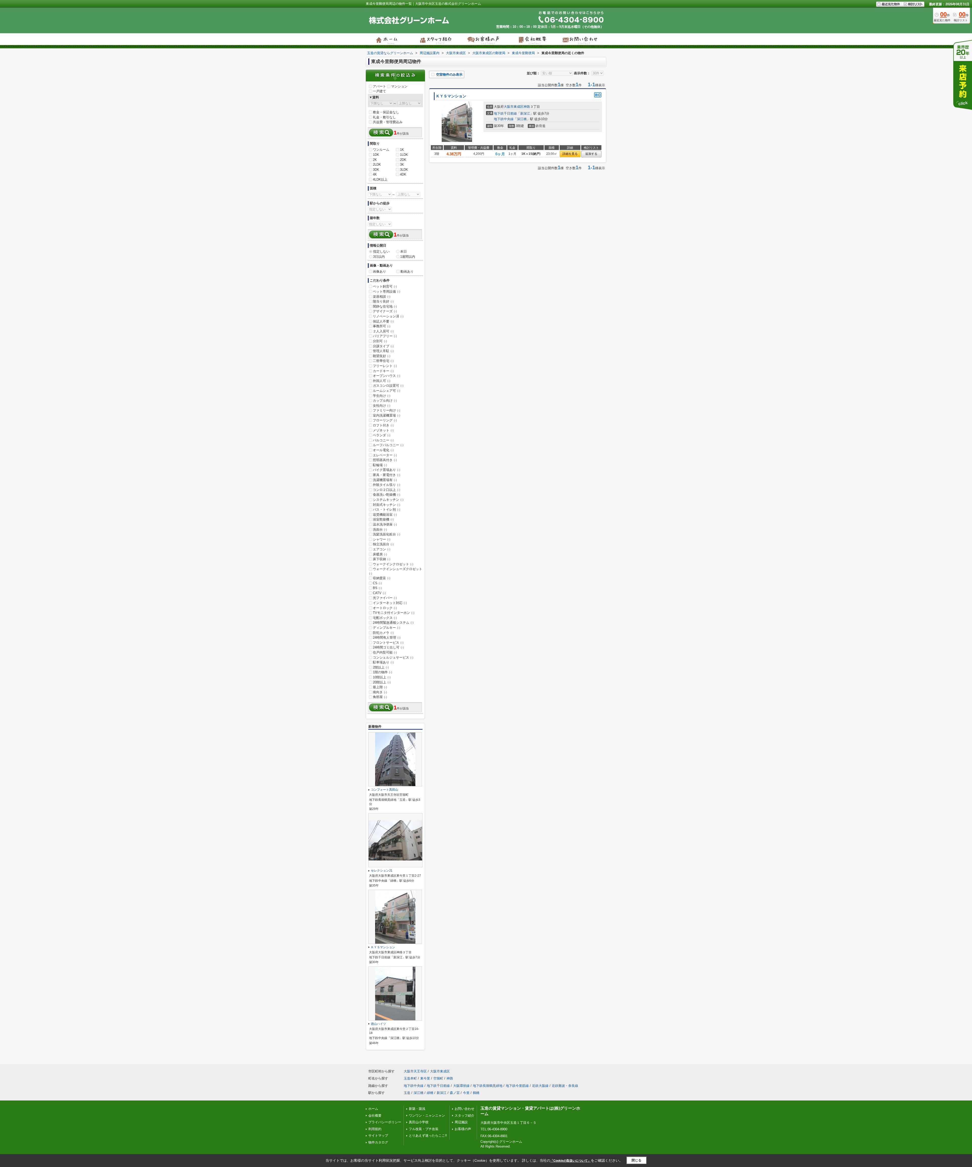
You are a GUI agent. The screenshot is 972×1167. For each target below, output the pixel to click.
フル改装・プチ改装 (423, 1129)
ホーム (373, 1109)
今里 (466, 1093)
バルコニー (383, 440)
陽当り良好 (383, 301)
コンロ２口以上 (386, 490)
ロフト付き (383, 425)
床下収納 (381, 559)
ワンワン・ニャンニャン (427, 1115)
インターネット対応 (390, 603)
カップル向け (385, 400)
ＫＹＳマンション (451, 96)
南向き (380, 692)
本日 (403, 251)
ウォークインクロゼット (393, 564)
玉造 (407, 1093)
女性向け (381, 405)
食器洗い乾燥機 (386, 494)
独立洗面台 (383, 544)
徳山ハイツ (378, 1024)
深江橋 (522, 119)
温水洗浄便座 (385, 524)
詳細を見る (570, 154)
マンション (399, 86)
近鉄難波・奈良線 (565, 1086)
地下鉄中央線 (504, 119)
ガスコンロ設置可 (388, 385)
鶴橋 (476, 1093)
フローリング (385, 420)
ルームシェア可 (386, 391)
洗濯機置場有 (385, 480)
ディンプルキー (386, 628)
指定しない (381, 251)
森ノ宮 (455, 1093)
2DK (403, 160)
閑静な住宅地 (385, 306)
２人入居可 (383, 331)
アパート (379, 86)
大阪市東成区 (513, 107)
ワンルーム (381, 150)
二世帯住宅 (383, 361)
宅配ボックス (385, 618)
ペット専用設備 (386, 291)
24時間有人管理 (386, 637)
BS (377, 588)
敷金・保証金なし (386, 112)
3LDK (404, 169)
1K (402, 150)
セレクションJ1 (381, 870)
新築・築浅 (417, 1109)
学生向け (381, 396)
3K (402, 164)
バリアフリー (385, 336)
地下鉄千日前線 (505, 113)
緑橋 (430, 1093)
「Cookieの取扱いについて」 (570, 1160)
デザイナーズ (385, 311)
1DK (376, 155)
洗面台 (380, 529)
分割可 (380, 341)
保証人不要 (383, 321)
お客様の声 (463, 1129)
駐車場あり (383, 662)
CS (377, 583)
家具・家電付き (386, 475)
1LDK (404, 155)
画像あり (379, 271)
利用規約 (374, 1129)
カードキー (383, 371)
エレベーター (385, 455)
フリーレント (385, 366)
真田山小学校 (419, 1122)
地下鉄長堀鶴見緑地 (487, 1086)
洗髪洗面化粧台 (386, 534)
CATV (379, 593)
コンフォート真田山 (384, 789)
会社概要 (374, 1115)
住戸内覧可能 (385, 652)
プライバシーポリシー (384, 1122)
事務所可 (381, 326)
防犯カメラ (383, 633)
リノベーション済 (388, 316)
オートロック (385, 608)
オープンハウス (386, 376)
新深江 (525, 113)
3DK (376, 169)
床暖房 (380, 554)
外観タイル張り (386, 485)
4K (375, 174)
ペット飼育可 (385, 286)
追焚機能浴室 (385, 514)
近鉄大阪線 (540, 1086)
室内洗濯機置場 (386, 415)
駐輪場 (380, 465)
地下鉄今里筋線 (517, 1086)
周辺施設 (461, 1122)
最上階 (380, 687)
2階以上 (381, 667)
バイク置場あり (386, 470)
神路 (526, 107)
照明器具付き (385, 460)
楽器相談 (381, 296)
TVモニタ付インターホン (393, 613)
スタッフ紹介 (464, 1115)
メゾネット (383, 430)
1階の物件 (382, 672)
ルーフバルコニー (388, 445)
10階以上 (382, 677)
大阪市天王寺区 (415, 1071)
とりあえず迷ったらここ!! (428, 1135)
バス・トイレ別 (386, 509)
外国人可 (381, 381)
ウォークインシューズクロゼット (395, 571)
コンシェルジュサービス (393, 657)
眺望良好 (381, 356)
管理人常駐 (383, 351)
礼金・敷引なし (384, 117)
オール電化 (383, 450)
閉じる (636, 1160)
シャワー (381, 539)
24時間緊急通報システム (393, 622)
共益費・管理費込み (387, 122)
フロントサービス (388, 642)
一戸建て (379, 91)
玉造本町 (410, 1078)
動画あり (407, 271)
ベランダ (381, 435)
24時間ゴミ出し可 (388, 647)
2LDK (377, 164)
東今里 (425, 1078)
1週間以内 (407, 256)
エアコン (381, 549)
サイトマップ (378, 1135)
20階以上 (382, 682)
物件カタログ (378, 1142)
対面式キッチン (386, 505)
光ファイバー (385, 598)
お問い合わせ (464, 1109)
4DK (403, 174)
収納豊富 (381, 578)
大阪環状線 (461, 1086)
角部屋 (380, 697)
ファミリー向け (386, 410)
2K (375, 160)
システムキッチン (388, 500)
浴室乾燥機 (383, 519)
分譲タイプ (383, 346)
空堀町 (438, 1078)
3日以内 (379, 256)
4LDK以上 (380, 179)
